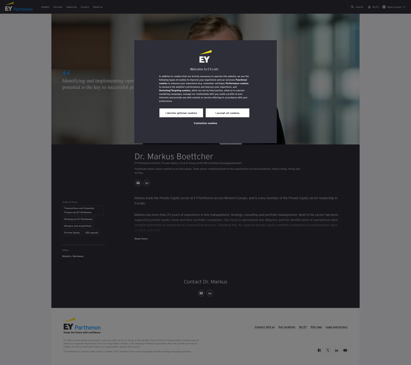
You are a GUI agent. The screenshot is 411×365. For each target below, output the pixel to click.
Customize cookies (205, 123)
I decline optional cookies (181, 113)
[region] (205, 91)
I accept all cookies (227, 113)
